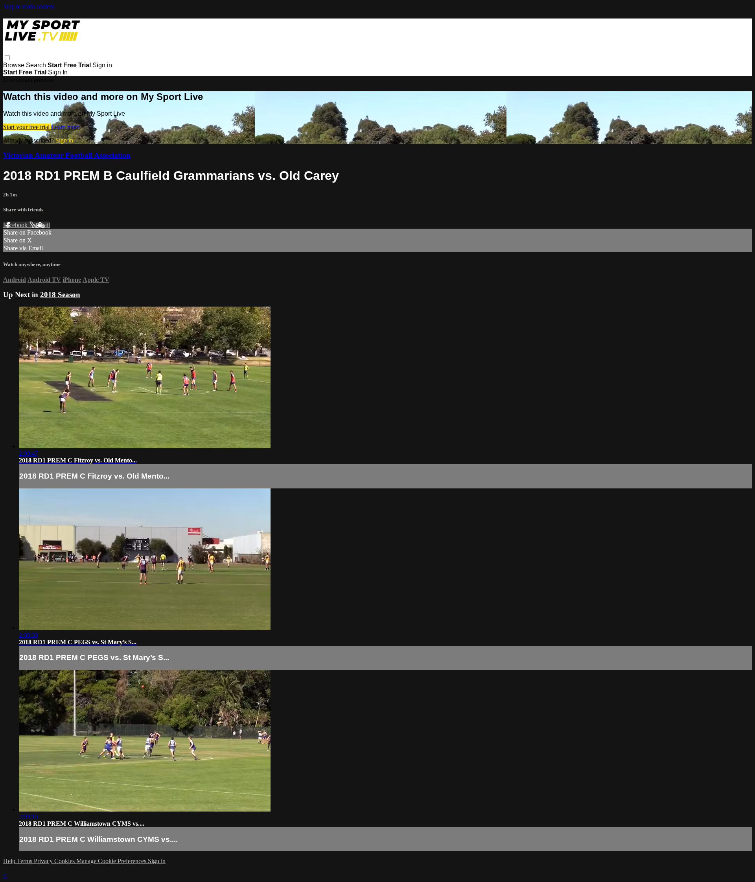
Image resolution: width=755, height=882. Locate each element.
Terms (25, 861)
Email (42, 225)
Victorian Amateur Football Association (67, 155)
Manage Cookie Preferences (112, 861)
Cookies (65, 861)
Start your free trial (27, 127)
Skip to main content (28, 6)
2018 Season (60, 294)
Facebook (16, 225)
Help (10, 861)
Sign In (58, 72)
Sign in (102, 65)
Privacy (44, 861)
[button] (7, 57)
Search (37, 65)
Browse (14, 65)
